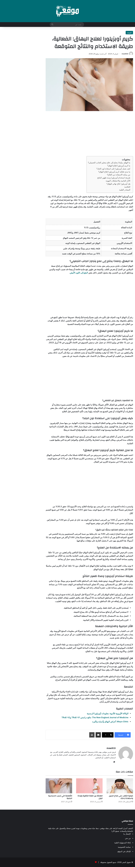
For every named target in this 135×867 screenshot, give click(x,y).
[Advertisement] (89, 133)
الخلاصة (127, 187)
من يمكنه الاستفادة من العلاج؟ (118, 175)
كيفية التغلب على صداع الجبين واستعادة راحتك (121, 797)
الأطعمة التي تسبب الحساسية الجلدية (60, 797)
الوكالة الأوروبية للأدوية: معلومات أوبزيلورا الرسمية (107, 713)
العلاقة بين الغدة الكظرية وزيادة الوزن (90, 797)
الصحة (129, 33)
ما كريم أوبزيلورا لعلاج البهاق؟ (118, 166)
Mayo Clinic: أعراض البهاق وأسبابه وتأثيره (110, 721)
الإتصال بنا (127, 834)
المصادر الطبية (124, 190)
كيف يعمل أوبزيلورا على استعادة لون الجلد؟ (113, 169)
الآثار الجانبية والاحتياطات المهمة (118, 181)
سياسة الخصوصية (124, 847)
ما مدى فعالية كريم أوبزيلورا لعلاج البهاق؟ (114, 172)
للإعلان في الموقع (124, 851)
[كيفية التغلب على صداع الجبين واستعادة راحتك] (120, 785)
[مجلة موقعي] (67, 11)
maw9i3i (125, 54)
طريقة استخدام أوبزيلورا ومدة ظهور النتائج (113, 178)
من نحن (128, 838)
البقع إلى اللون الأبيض (79, 272)
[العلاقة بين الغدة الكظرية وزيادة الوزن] (89, 785)
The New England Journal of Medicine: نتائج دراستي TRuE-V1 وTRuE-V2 (95, 717)
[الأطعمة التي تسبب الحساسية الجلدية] (59, 785)
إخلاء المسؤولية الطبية (122, 843)
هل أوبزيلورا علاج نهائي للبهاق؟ (118, 184)
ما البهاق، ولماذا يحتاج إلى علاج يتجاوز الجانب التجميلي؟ (109, 163)
